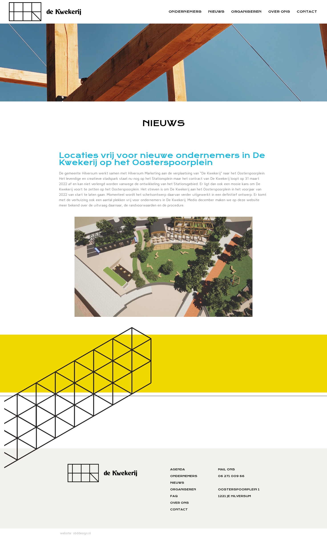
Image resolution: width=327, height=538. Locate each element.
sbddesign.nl (82, 533)
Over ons (279, 12)
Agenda (177, 469)
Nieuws (216, 12)
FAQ (174, 496)
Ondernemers (185, 12)
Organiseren (246, 12)
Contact (307, 12)
